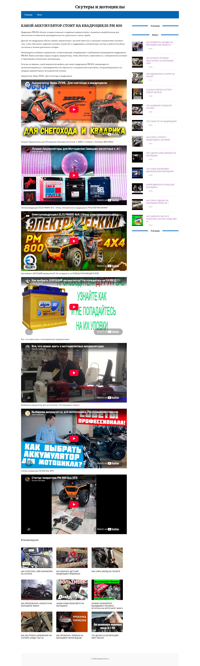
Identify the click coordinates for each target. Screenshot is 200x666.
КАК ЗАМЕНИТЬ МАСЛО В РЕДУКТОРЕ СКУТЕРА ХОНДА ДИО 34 (161, 219)
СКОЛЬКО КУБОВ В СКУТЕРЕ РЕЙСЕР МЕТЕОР (159, 91)
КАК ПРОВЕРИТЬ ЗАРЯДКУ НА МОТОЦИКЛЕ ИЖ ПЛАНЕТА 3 (159, 43)
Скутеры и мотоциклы (100, 6)
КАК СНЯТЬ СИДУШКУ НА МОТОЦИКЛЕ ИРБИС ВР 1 (157, 201)
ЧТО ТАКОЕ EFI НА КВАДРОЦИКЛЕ (161, 121)
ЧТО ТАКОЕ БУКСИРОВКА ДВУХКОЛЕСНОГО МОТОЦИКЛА (160, 170)
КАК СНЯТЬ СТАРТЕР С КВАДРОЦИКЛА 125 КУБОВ (158, 138)
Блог (39, 14)
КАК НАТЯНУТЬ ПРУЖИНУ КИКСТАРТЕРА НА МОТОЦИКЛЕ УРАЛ (160, 60)
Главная (28, 14)
